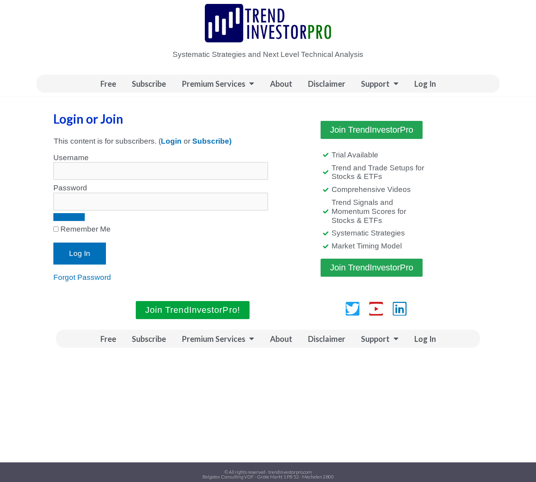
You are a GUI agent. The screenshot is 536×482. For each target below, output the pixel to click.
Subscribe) (212, 141)
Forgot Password (82, 277)
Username (71, 157)
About (281, 83)
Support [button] (375, 83)
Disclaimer (326, 83)
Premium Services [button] (213, 83)
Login (171, 141)
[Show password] (69, 217)
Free (108, 83)
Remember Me (84, 229)
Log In (425, 83)
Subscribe (149, 83)
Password (70, 188)
